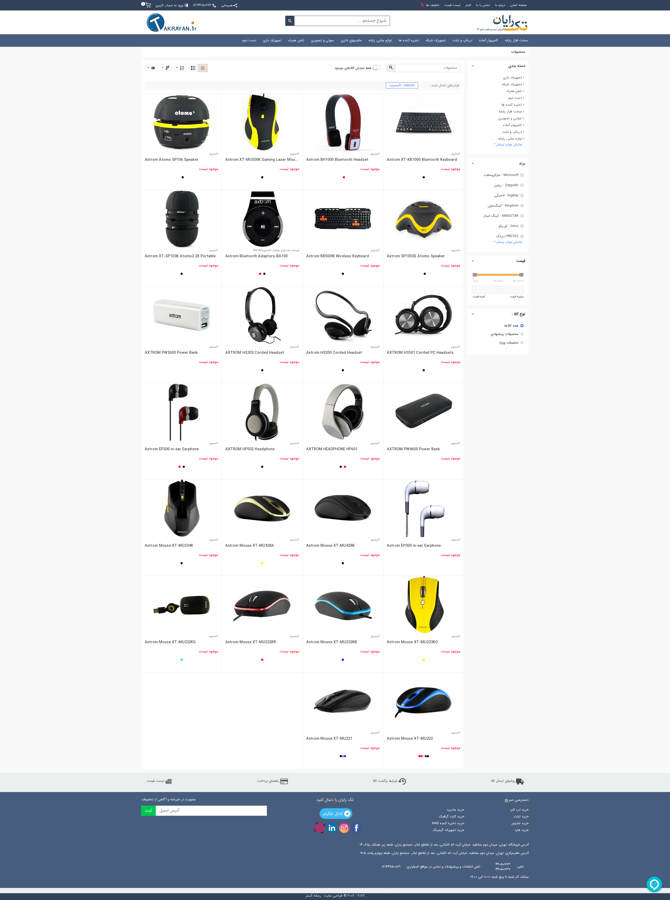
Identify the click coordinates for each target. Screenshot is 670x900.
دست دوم (249, 40)
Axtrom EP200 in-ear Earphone (172, 449)
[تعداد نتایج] (151, 68)
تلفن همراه (296, 40)
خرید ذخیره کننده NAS (448, 823)
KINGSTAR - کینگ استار (500, 216)
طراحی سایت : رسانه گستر (324, 895)
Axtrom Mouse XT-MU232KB (331, 642)
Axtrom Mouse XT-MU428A (249, 545)
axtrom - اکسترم (402, 85)
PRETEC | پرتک (507, 236)
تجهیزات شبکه (436, 40)
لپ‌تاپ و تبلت (462, 40)
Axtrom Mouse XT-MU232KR (250, 642)
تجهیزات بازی (272, 40)
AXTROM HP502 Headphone (250, 449)
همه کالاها (511, 325)
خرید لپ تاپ (519, 809)
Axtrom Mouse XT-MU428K (330, 545)
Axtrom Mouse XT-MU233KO (412, 642)
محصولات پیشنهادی (504, 334)
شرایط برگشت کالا (385, 781)
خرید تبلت (521, 816)
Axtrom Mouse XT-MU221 (329, 738)
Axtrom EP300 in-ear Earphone (414, 545)
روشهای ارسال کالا (503, 781)
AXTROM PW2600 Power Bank (171, 352)
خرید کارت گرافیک (451, 816)
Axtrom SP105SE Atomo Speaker (416, 256)
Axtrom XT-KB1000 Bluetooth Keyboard (422, 159)
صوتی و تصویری (322, 40)
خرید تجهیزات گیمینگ (448, 830)
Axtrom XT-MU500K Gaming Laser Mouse (262, 159)
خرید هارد (522, 830)
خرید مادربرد (455, 809)
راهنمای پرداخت (268, 781)
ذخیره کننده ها (409, 40)
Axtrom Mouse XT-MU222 (410, 738)
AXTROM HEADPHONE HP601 (332, 449)
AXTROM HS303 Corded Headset (254, 352)
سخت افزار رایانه (516, 40)
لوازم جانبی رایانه (380, 40)
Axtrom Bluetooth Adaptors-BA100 (256, 256)
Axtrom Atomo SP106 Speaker (171, 159)
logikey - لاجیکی (506, 195)
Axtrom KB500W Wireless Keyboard (337, 256)
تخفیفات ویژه (509, 342)
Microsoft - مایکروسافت (501, 175)
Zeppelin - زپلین (506, 185)
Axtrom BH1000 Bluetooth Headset (337, 159)
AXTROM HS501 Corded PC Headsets (420, 352)
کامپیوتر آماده (488, 40)
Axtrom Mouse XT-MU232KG (170, 642)
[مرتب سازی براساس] (180, 68)
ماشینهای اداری (351, 40)
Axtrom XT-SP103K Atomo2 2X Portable (180, 256)
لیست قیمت (155, 781)
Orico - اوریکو (508, 226)
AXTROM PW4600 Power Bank (413, 449)
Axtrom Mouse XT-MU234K (169, 545)
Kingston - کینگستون (503, 205)
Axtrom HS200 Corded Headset (334, 352)
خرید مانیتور (520, 823)
